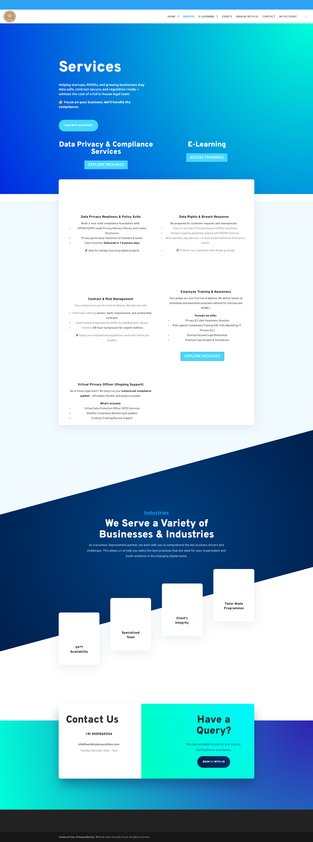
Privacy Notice (85, 837)
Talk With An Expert (78, 125)
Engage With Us (247, 16)
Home (171, 16)
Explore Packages (106, 164)
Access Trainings (207, 157)
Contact (268, 16)
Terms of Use (67, 837)
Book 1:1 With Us (214, 761)
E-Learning (206, 16)
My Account (288, 16)
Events (227, 16)
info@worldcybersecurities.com (98, 744)
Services (189, 16)
